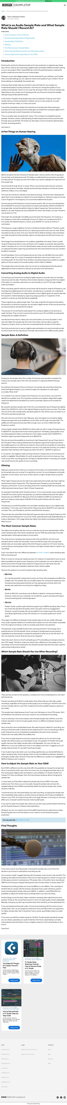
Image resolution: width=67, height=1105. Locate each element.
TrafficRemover (5, 1082)
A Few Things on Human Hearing (17, 35)
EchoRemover (5, 1054)
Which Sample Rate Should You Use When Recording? (24, 51)
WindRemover (5, 1072)
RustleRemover (5, 1063)
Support (50, 1059)
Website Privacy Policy (28, 1054)
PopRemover (5, 1059)
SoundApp (4, 1086)
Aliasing (7, 44)
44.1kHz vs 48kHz (43, 552)
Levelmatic (4, 1068)
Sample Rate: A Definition (14, 41)
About (50, 1049)
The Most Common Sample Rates (17, 48)
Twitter (58, 1097)
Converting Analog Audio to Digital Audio (20, 38)
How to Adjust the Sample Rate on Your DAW (21, 54)
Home (3, 11)
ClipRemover (5, 1077)
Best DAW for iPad (22, 820)
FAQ (49, 1063)
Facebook (61, 1097)
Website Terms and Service (29, 1049)
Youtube (65, 1097)
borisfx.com (48, 1)
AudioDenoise (5, 1049)
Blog (49, 1054)
